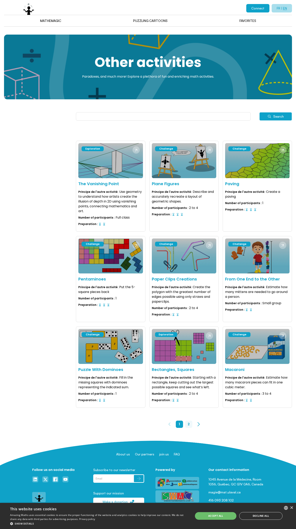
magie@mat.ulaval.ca (224, 492)
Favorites (247, 21)
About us (123, 454)
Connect (257, 8)
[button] (99, 523)
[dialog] (148, 516)
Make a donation (115, 502)
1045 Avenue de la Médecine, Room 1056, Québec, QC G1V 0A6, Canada (235, 481)
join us (164, 454)
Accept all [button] (215, 516)
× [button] (291, 507)
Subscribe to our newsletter (114, 470)
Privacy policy (87, 519)
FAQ (177, 454)
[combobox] (286, 508)
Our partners (144, 454)
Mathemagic (50, 21)
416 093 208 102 (221, 500)
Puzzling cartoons (150, 21)
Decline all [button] (261, 516)
